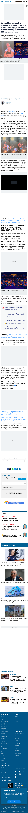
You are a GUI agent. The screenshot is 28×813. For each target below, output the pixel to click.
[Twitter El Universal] (24, 771)
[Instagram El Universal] (20, 774)
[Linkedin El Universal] (15, 777)
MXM (2, 753)
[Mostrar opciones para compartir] (27, 6)
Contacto (14, 805)
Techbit (2, 755)
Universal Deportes (5, 743)
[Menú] (26, 1)
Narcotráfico (4, 736)
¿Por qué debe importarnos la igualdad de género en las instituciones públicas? (11, 528)
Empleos (17, 738)
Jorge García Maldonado (9, 516)
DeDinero (17, 748)
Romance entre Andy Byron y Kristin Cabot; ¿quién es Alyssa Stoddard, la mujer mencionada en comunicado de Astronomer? (14, 336)
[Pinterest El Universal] (24, 774)
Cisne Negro (4, 779)
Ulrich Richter (6, 533)
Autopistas (3, 761)
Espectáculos (4, 745)
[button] (18, 1)
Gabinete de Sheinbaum (4, 727)
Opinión (5, 513)
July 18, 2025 (21, 328)
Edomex (17, 716)
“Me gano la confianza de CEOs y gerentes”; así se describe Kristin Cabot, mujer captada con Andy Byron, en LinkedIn (13, 220)
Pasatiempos (18, 753)
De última (3, 758)
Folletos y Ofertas (19, 735)
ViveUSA (17, 750)
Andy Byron (5, 458)
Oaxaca (16, 718)
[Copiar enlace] (17, 469)
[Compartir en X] (10, 469)
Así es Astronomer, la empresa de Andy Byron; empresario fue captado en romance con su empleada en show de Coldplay (13, 413)
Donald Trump (4, 731)
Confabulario (4, 748)
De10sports (17, 746)
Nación (2, 716)
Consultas (3, 763)
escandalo (5, 462)
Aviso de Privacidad (15, 797)
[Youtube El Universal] (16, 774)
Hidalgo (16, 721)
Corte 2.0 (3, 718)
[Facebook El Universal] (19, 771)
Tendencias (4, 98)
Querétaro (17, 723)
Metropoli (3, 733)
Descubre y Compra (19, 733)
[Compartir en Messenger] (15, 469)
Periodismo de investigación (4, 722)
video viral (5, 460)
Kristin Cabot (14, 458)
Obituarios (17, 740)
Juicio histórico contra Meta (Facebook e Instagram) (11, 535)
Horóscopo (17, 755)
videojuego (21, 458)
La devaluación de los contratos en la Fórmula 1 (10, 519)
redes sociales (13, 460)
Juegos (16, 751)
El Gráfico (17, 745)
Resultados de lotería (18, 757)
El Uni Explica (4, 724)
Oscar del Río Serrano (8, 524)
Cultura (2, 746)
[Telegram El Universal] (15, 771)
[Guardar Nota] (20, 469)
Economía (3, 741)
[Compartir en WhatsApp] (13, 469)
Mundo (2, 729)
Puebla (16, 719)
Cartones (3, 739)
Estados (3, 734)
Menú (2, 756)
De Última (3, 772)
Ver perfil (8, 103)
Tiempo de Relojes (5, 777)
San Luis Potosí (18, 724)
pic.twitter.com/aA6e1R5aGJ (17, 323)
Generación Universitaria (18, 742)
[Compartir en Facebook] (8, 469)
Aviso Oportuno (18, 736)
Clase (2, 767)
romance (21, 460)
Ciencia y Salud (4, 751)
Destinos (3, 760)
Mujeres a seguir (5, 719)
